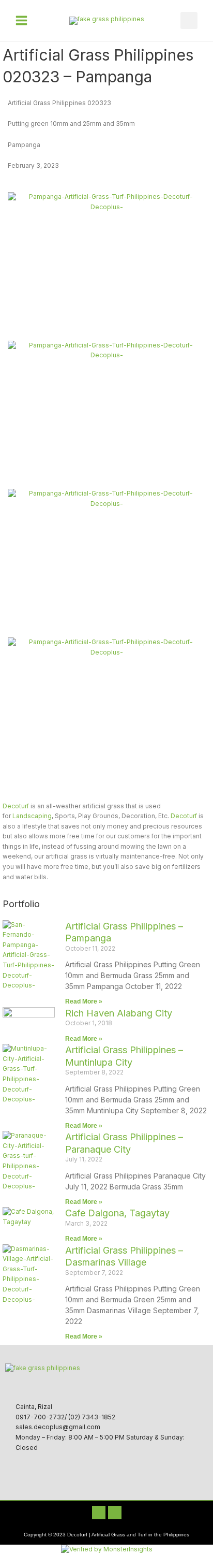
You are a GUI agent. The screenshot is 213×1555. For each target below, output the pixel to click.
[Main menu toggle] (21, 20)
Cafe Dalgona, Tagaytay (117, 1213)
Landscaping (32, 816)
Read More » (83, 1001)
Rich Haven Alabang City (118, 1013)
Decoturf (16, 806)
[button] (188, 20)
